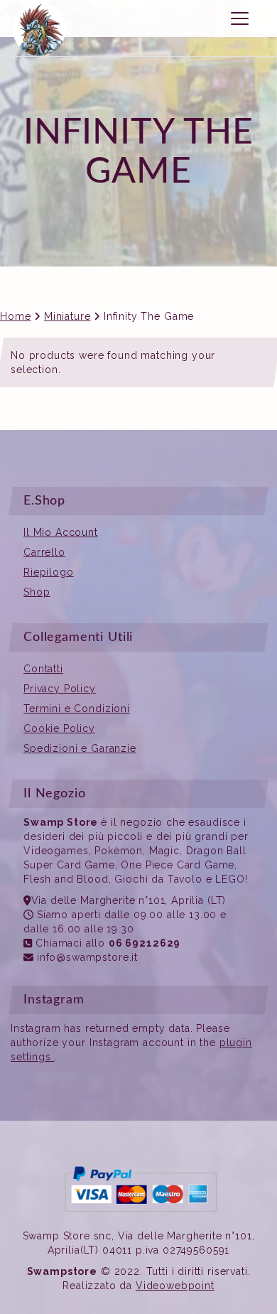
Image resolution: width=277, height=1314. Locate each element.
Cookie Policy (59, 728)
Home (15, 316)
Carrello (44, 552)
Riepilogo (48, 572)
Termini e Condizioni (76, 708)
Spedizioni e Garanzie (79, 748)
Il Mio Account (60, 532)
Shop (36, 592)
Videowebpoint (175, 1285)
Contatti (43, 668)
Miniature (67, 316)
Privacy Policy (59, 688)
